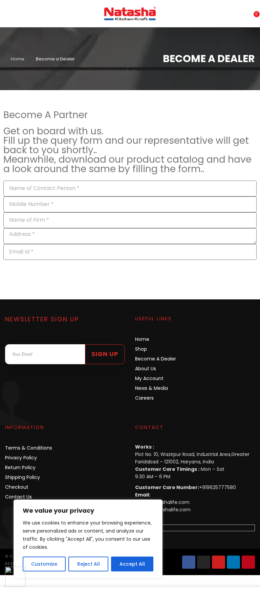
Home (17, 59)
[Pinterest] (248, 562)
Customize (44, 564)
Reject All (88, 564)
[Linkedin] (233, 562)
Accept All (132, 564)
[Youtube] (218, 562)
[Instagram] (203, 562)
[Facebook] (188, 562)
